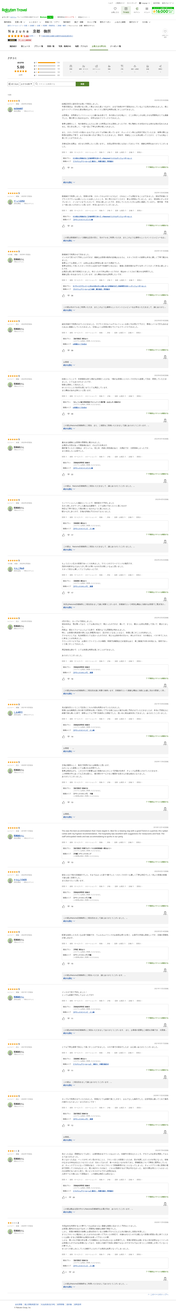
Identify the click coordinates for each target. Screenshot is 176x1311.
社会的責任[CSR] (48, 1304)
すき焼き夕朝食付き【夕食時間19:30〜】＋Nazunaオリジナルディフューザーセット (102, 158)
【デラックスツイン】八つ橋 (83, 220)
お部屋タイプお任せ (80, 344)
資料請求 (77, 1304)
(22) (99, 46)
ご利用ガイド (120, 3)
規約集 (69, 1304)
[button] (34, 109)
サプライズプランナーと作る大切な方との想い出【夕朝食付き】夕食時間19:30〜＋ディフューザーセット (109, 286)
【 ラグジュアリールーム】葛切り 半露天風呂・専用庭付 (93, 161)
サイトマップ (131, 3)
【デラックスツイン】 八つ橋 (83, 529)
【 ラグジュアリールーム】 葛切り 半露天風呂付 (91, 1064)
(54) (65, 46)
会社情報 (18, 1304)
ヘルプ (110, 3)
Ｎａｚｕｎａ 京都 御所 (29, 31)
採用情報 (60, 1304)
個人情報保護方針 (31, 1304)
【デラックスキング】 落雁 (83, 586)
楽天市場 (156, 3)
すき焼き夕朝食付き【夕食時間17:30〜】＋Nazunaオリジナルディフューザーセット (102, 216)
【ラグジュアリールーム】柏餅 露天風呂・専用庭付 (91, 289)
